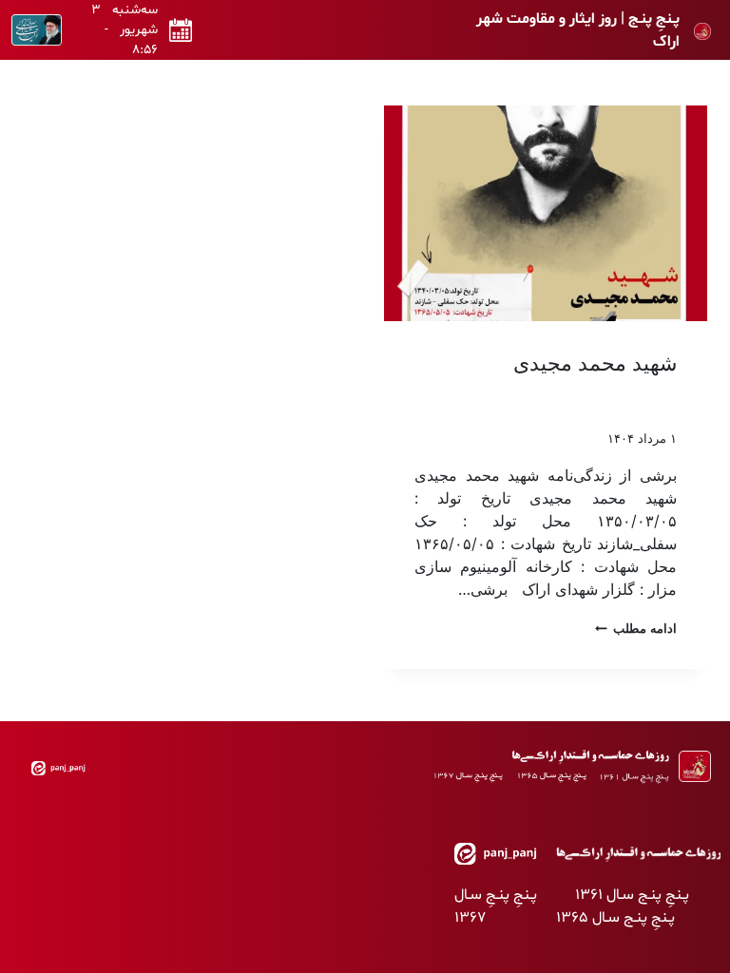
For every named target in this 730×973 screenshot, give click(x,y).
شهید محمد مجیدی (595, 363)
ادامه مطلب (636, 628)
